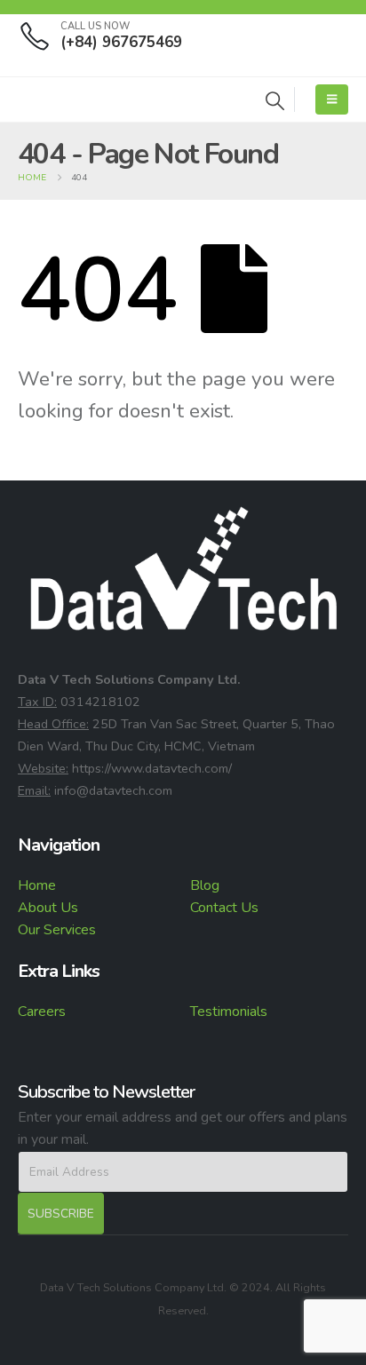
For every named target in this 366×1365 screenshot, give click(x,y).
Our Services (57, 930)
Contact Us (224, 907)
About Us (48, 907)
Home (37, 885)
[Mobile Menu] (331, 99)
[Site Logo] (66, 99)
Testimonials (228, 1011)
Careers (42, 1011)
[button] (275, 102)
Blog (204, 885)
